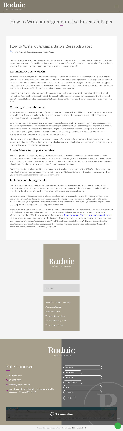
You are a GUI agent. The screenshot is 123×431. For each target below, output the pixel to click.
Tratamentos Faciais (54, 325)
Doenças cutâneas (53, 307)
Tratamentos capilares (55, 316)
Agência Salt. (82, 428)
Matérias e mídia (52, 311)
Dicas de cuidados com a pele (57, 302)
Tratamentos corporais (55, 320)
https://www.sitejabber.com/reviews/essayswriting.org (88, 215)
